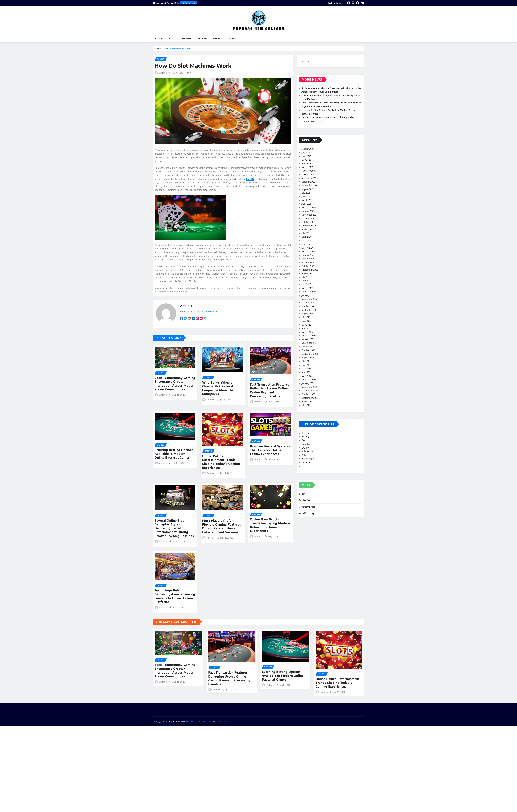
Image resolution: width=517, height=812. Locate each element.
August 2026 (307, 148)
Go (357, 61)
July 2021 (305, 361)
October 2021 (308, 350)
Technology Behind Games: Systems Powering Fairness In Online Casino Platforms (175, 596)
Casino (159, 38)
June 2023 (306, 280)
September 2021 (309, 353)
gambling (186, 38)
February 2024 (308, 251)
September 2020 (309, 397)
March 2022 (307, 331)
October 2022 (308, 306)
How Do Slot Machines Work (177, 48)
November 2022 (309, 302)
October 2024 (308, 222)
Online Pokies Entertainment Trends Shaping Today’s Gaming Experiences (221, 461)
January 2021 (308, 383)
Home (158, 48)
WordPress (191, 721)
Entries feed (305, 500)
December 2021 (309, 342)
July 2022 (305, 317)
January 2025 (308, 211)
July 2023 (305, 277)
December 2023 (309, 258)
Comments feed (307, 506)
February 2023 (308, 291)
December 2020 (309, 386)
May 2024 (306, 240)
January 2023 (308, 295)
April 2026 (306, 163)
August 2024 (307, 229)
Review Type (307, 458)
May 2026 (306, 159)
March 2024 (307, 247)
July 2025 (305, 192)
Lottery (231, 38)
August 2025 (307, 189)
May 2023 (306, 284)
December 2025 (309, 174)
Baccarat (305, 433)
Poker (216, 38)
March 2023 (307, 288)
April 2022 (306, 328)
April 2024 (306, 244)
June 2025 (306, 196)
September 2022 (309, 310)
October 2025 (308, 181)
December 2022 (309, 298)
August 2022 (307, 313)
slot (172, 38)
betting (202, 38)
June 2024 (306, 236)
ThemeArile (221, 721)
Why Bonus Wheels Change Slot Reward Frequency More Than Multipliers (218, 388)
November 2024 (309, 218)
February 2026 (308, 170)
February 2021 (308, 379)
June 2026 (306, 156)
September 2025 (309, 185)
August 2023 (307, 273)
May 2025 (306, 200)
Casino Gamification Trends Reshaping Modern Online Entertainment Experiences (270, 525)
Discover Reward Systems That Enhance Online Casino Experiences (270, 450)
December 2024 (309, 214)
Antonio (163, 72)
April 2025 (306, 203)
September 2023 (309, 269)
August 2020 (307, 401)
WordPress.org (306, 513)
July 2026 (305, 152)
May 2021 (306, 368)
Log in (302, 493)
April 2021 (306, 372)
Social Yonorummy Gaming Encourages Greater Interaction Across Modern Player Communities (175, 383)
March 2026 (307, 167)
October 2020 (308, 394)
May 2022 (306, 324)
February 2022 (308, 335)
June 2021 (306, 364)
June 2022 (306, 320)
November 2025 (309, 178)
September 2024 (309, 225)
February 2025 (308, 207)
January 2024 (308, 255)
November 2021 (309, 346)
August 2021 (307, 357)
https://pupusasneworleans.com (206, 311)
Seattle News (205, 721)
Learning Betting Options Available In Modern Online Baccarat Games (174, 453)
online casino (308, 451)
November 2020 (309, 390)
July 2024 (305, 233)
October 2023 (308, 266)
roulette (305, 462)
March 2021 (307, 375)
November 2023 (309, 262)
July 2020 (305, 405)
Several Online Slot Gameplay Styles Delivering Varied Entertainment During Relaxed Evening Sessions (174, 528)
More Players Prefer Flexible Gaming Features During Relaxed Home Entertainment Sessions (221, 526)
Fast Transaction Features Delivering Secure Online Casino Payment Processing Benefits (269, 390)
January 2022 (308, 339)
